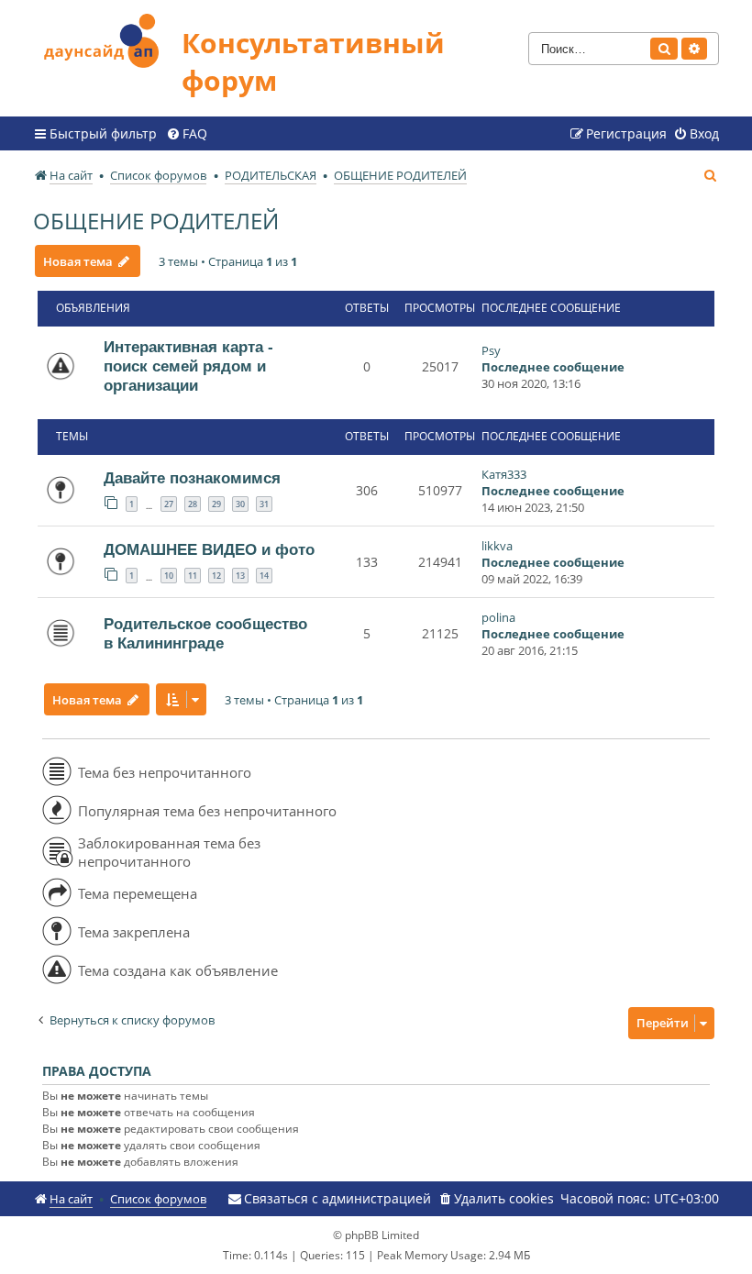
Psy (491, 350)
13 (240, 576)
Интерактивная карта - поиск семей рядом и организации (188, 366)
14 (264, 576)
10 (168, 576)
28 (192, 504)
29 (216, 504)
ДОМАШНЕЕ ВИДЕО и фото (209, 549)
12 (216, 576)
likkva (497, 545)
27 (168, 504)
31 (264, 504)
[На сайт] (107, 38)
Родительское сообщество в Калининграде (205, 633)
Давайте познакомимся (192, 478)
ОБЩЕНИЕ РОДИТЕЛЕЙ (156, 220)
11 (192, 576)
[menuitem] (186, 134)
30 (240, 504)
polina (498, 617)
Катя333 (503, 474)
